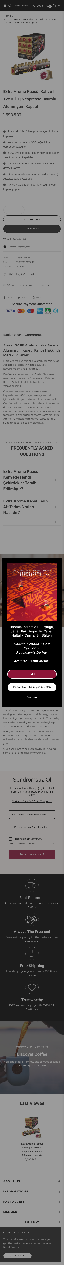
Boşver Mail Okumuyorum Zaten (32, 687)
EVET (32, 674)
